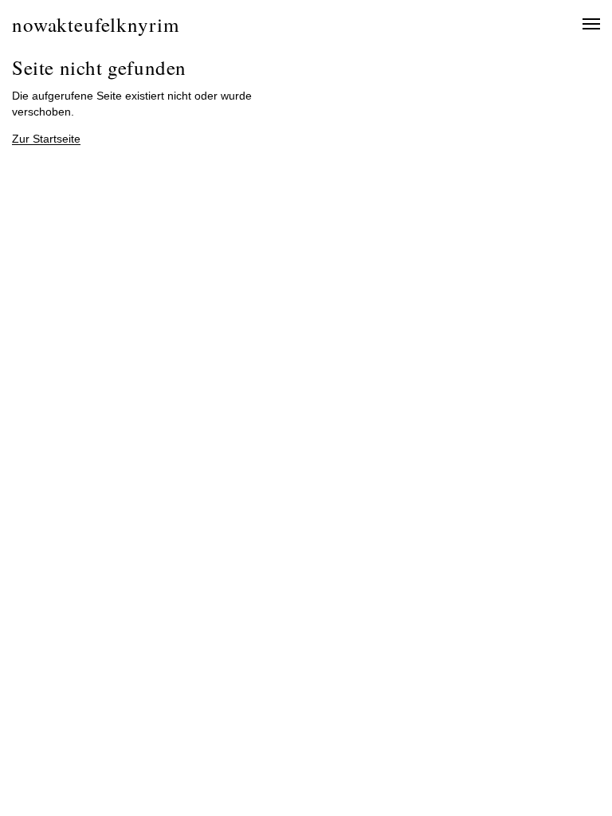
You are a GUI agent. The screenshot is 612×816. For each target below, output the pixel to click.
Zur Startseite (46, 138)
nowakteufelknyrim (95, 24)
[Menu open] (582, 23)
